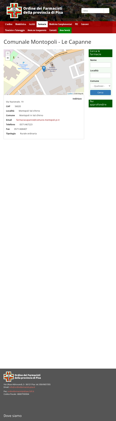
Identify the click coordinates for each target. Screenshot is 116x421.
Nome (93, 60)
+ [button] (8, 53)
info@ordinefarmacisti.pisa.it (22, 387)
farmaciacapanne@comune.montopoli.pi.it (38, 119)
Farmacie (42, 24)
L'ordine (8, 24)
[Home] (35, 10)
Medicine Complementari (60, 24)
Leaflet (70, 93)
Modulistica (20, 24)
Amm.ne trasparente (37, 30)
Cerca (100, 92)
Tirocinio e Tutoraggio (15, 30)
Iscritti (32, 24)
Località (94, 70)
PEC (76, 24)
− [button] (8, 58)
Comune (94, 81)
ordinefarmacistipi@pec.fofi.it (21, 391)
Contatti (53, 30)
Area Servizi (65, 30)
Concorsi (85, 24)
